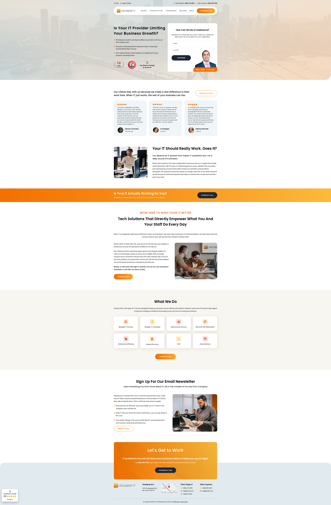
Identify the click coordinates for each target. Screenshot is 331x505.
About (191, 11)
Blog (117, 3)
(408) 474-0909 (188, 488)
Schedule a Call (206, 11)
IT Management (171, 11)
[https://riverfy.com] (126, 11)
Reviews (144, 11)
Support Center (126, 3)
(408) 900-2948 (207, 488)
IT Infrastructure (156, 11)
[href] (169, 488)
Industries (183, 11)
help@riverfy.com (188, 491)
